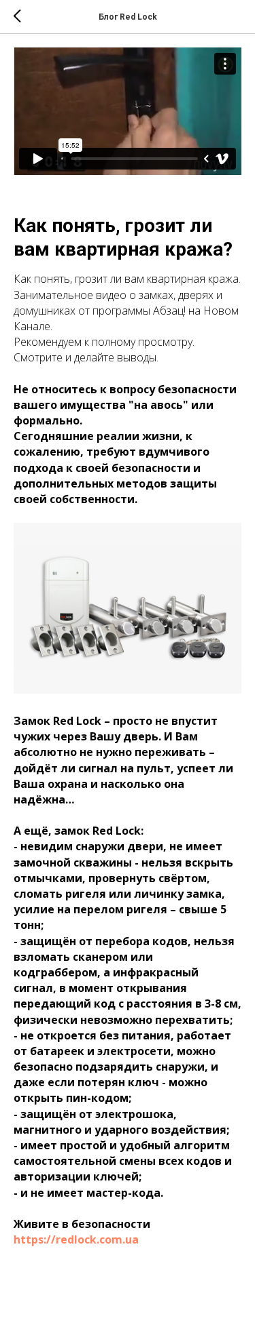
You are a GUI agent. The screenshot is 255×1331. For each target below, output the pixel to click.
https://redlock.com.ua (76, 1239)
